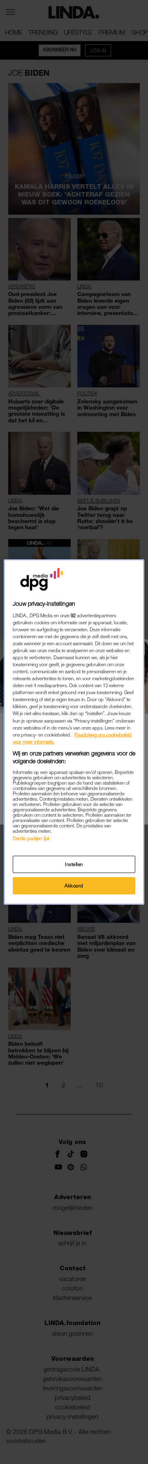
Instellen (74, 864)
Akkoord (74, 885)
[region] (74, 732)
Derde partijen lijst (31, 838)
